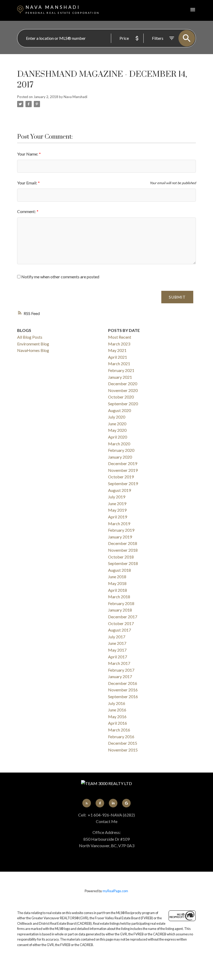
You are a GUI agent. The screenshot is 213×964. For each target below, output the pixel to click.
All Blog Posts (29, 337)
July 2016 (116, 703)
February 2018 (121, 603)
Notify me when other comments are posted (60, 276)
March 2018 (119, 596)
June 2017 (117, 643)
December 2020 (122, 383)
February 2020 (121, 450)
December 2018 (122, 543)
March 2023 (119, 343)
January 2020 (120, 456)
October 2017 (121, 623)
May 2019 (117, 509)
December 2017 (122, 616)
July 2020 (116, 416)
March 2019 (119, 523)
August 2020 (119, 410)
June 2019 (117, 503)
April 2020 (117, 436)
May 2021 (117, 350)
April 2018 (117, 590)
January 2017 (120, 676)
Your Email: (27, 182)
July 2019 (116, 496)
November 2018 (123, 550)
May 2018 (117, 583)
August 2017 (119, 629)
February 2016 (121, 736)
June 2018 (117, 576)
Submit (177, 297)
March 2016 (119, 729)
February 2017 (121, 669)
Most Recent (119, 337)
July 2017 (116, 636)
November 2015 (123, 749)
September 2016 (123, 696)
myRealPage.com (115, 891)
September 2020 (123, 403)
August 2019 (119, 490)
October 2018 (121, 556)
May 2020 (117, 430)
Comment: (27, 211)
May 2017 (117, 649)
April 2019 (117, 516)
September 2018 (123, 563)
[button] (86, 803)
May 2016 (117, 716)
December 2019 (122, 463)
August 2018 (119, 570)
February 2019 (121, 530)
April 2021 (117, 357)
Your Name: (28, 153)
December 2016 (122, 683)
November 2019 (123, 470)
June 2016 (117, 709)
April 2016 (117, 723)
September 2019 (123, 483)
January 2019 (120, 536)
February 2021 (121, 370)
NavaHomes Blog (33, 350)
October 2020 (121, 396)
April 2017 (117, 656)
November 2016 (123, 689)
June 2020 (117, 423)
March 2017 (119, 663)
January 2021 (120, 377)
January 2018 (120, 609)
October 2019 (121, 476)
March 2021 (119, 363)
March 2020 (119, 443)
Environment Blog (33, 343)
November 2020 (123, 390)
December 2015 (122, 743)
